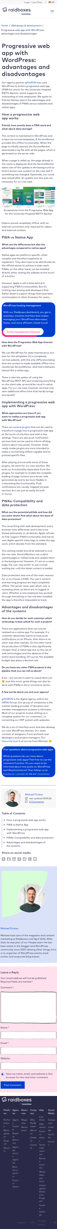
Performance (7, 1122)
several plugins (21, 427)
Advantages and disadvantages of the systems (26, 844)
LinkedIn (20, 773)
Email (5, 1043)
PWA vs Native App (17, 824)
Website (5, 1058)
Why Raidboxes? (33, 1122)
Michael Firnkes (34, 794)
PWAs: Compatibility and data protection (30, 837)
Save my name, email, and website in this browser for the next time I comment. (29, 1075)
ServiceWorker (46, 139)
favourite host (10, 741)
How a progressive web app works (26, 820)
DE (55, 1222)
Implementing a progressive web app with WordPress (28, 831)
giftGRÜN (30, 82)
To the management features (23, 331)
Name (5, 1027)
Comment (7, 987)
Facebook (8, 773)
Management (6, 1133)
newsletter (43, 773)
